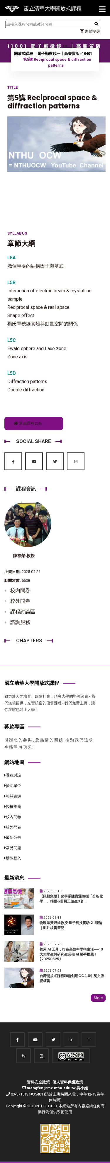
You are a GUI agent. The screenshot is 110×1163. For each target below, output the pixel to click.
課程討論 (13, 775)
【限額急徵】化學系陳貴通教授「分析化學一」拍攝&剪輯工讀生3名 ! (71, 899)
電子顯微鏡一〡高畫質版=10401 (65, 53)
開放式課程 (23, 53)
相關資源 (13, 796)
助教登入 (13, 858)
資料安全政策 (38, 1082)
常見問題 (13, 848)
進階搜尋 (92, 31)
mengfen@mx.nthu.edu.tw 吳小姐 (57, 1088)
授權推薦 (13, 806)
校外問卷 (20, 601)
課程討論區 (22, 612)
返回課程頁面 (30, 423)
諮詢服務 (20, 622)
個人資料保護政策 (68, 1082)
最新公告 (13, 837)
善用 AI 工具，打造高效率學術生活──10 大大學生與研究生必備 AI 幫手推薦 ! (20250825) (71, 954)
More (98, 998)
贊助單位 (13, 785)
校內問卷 (20, 590)
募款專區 (14, 726)
